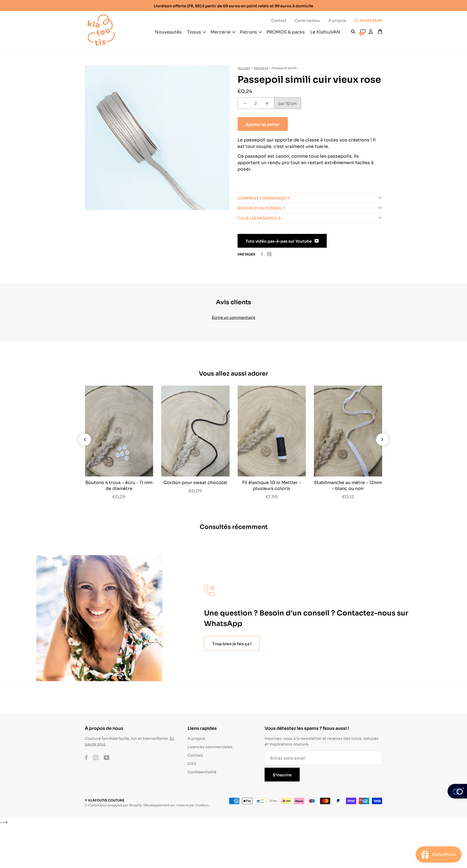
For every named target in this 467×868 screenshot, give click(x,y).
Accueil (244, 67)
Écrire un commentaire (233, 317)
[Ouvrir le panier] (380, 31)
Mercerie (261, 67)
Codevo (201, 805)
